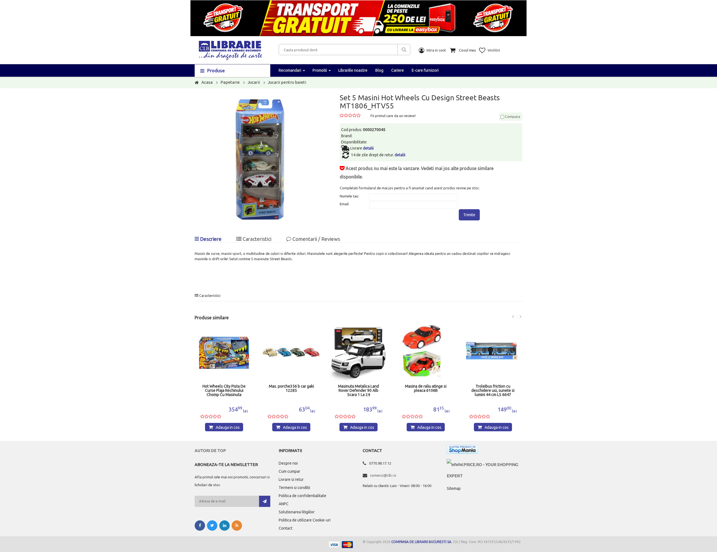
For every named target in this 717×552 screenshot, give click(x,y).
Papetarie (230, 82)
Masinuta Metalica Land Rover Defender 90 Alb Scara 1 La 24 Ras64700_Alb (358, 390)
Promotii (320, 70)
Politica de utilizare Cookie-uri (304, 520)
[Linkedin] (224, 525)
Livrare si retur (291, 479)
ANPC (283, 504)
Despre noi (288, 463)
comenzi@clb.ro (383, 475)
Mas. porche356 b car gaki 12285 (291, 388)
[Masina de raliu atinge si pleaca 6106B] (425, 352)
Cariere (397, 70)
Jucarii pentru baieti (287, 82)
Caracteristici (256, 239)
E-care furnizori (425, 70)
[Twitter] (212, 525)
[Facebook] (200, 525)
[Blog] (237, 525)
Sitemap (454, 488)
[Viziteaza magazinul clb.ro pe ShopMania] (462, 450)
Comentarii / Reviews (315, 239)
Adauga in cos (228, 427)
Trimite (469, 215)
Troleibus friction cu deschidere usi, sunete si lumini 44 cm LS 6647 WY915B (493, 390)
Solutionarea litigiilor (297, 512)
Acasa (207, 82)
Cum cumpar (289, 471)
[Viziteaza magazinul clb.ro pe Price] (484, 464)
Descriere (210, 239)
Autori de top (210, 450)
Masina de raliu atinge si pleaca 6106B (425, 388)
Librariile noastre (352, 70)
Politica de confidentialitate (302, 495)
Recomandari (290, 70)
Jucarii (254, 82)
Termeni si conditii (294, 487)
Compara (512, 116)
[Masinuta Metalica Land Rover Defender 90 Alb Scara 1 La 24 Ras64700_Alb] (358, 352)
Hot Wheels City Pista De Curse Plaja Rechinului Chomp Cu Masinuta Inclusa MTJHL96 (224, 390)
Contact (285, 528)
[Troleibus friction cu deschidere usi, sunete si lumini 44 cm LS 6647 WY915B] (493, 352)
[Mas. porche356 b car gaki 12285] (291, 352)
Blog (379, 70)
